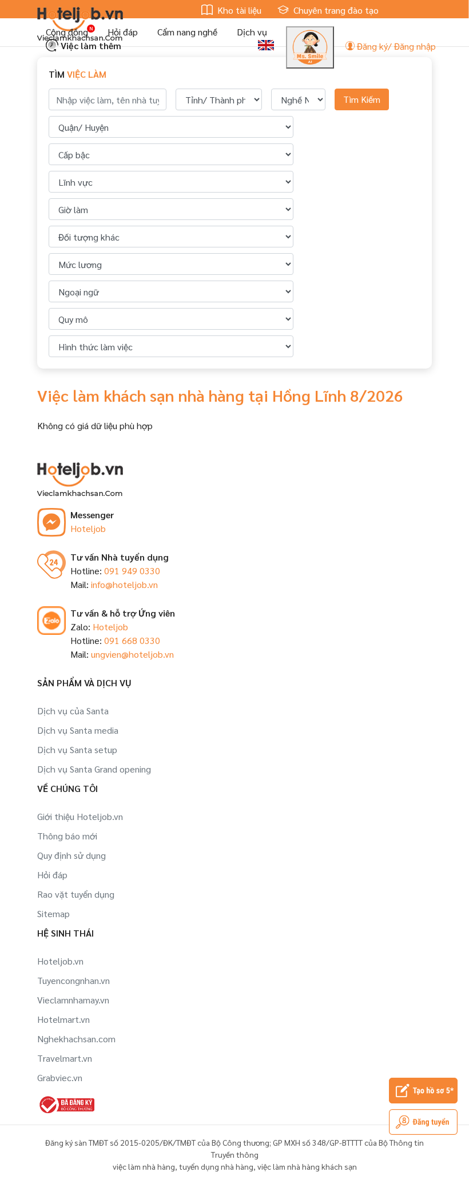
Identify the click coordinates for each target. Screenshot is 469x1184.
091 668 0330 (132, 640)
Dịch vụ (252, 32)
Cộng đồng (67, 32)
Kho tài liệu (238, 10)
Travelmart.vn (64, 1058)
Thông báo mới (67, 836)
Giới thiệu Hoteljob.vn (80, 816)
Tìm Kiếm (361, 99)
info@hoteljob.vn (124, 584)
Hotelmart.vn (63, 1019)
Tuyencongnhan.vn (73, 980)
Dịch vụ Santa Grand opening (94, 769)
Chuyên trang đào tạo (335, 10)
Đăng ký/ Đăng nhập (395, 46)
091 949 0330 (132, 571)
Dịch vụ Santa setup (77, 749)
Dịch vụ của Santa (73, 711)
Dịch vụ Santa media (77, 730)
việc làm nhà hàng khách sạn (307, 1166)
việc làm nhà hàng (144, 1166)
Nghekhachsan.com (76, 1039)
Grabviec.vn (59, 1077)
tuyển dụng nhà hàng (216, 1166)
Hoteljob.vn (60, 961)
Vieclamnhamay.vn (73, 1000)
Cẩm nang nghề (187, 32)
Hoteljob (88, 528)
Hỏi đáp (123, 32)
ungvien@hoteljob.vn (132, 654)
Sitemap (53, 913)
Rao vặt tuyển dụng (75, 894)
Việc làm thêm (89, 45)
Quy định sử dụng (71, 855)
